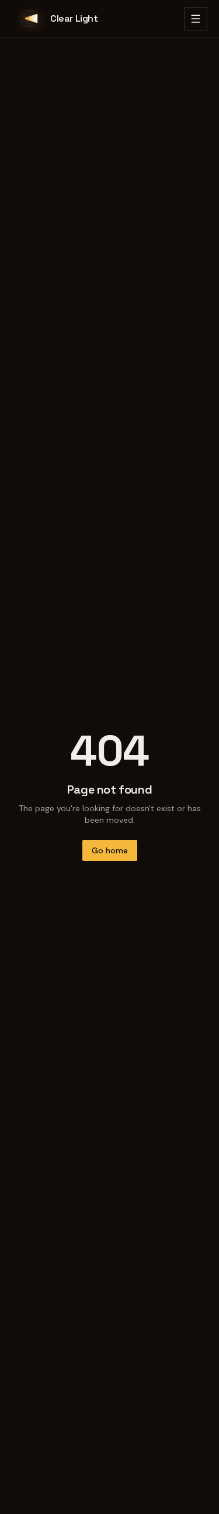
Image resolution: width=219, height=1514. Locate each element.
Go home (110, 850)
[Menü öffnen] (195, 18)
